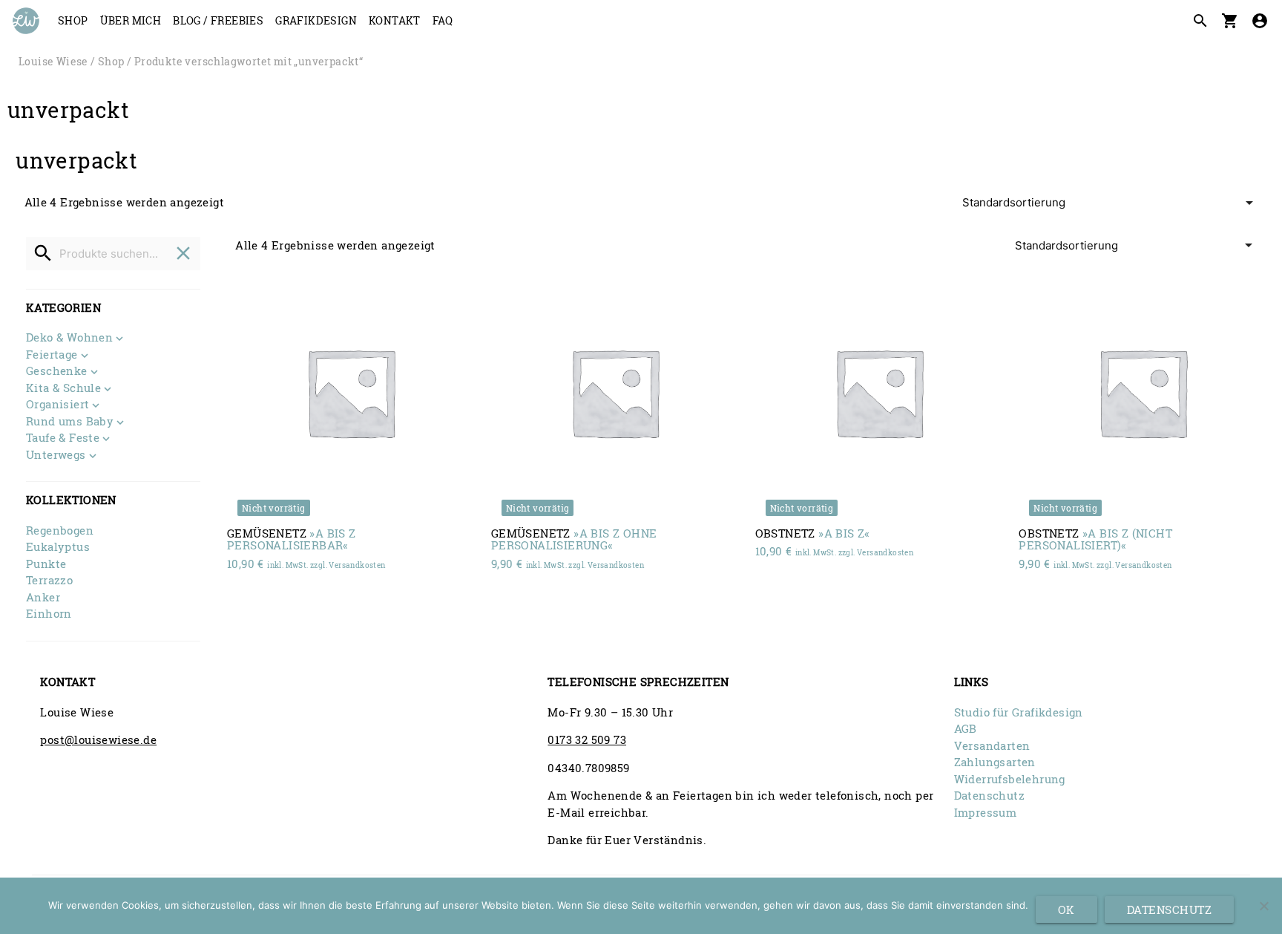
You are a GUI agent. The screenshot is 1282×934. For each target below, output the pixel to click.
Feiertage (52, 355)
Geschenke (57, 371)
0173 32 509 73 (587, 739)
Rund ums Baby (70, 422)
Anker (43, 597)
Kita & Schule (63, 388)
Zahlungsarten (995, 761)
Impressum (985, 812)
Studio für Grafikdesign (1018, 712)
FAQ (443, 20)
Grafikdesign (316, 20)
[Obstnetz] (878, 391)
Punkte (46, 563)
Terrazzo (49, 579)
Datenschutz (989, 795)
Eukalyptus (58, 546)
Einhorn (49, 613)
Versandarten (992, 745)
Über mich (131, 20)
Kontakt (395, 20)
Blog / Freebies (218, 20)
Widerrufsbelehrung (1009, 778)
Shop (73, 20)
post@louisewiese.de (98, 739)
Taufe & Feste (62, 438)
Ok (1066, 909)
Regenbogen (59, 530)
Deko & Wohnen (69, 338)
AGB (965, 728)
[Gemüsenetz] (350, 391)
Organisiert (57, 405)
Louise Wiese (53, 61)
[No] (1263, 905)
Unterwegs (56, 455)
